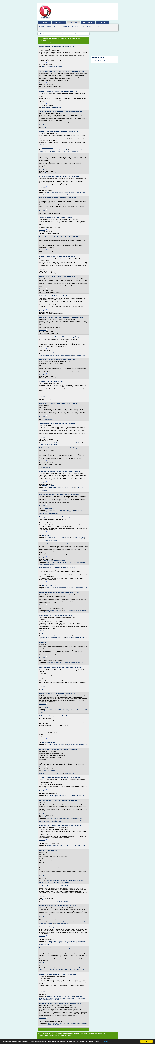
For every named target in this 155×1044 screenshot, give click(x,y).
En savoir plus (104, 1041)
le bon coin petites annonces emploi (52, 942)
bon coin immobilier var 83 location (70, 921)
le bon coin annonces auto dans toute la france (66, 662)
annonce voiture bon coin (74, 772)
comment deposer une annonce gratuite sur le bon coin (62, 511)
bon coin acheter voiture (69, 773)
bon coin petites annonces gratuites (75, 637)
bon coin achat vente (74, 562)
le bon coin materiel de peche (69, 610)
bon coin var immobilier (48, 923)
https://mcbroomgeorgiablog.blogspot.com (53, 172)
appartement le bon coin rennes (60, 194)
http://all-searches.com (48, 690)
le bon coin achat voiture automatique (47, 564)
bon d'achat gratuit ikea (61, 587)
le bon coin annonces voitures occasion (49, 355)
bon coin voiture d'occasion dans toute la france (73, 538)
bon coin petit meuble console (67, 442)
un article (82, 26)
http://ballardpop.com (47, 127)
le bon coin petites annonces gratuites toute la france (60, 487)
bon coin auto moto (51, 662)
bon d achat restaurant (63, 882)
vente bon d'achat (51, 444)
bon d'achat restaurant (50, 882)
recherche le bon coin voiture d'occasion (56, 354)
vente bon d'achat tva (51, 562)
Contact (97, 26)
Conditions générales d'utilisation (63, 1033)
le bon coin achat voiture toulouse (79, 355)
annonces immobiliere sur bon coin (54, 921)
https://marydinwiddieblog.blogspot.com (52, 66)
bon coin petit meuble (78, 442)
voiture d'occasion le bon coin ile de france (54, 538)
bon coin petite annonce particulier (56, 795)
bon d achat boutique (54, 611)
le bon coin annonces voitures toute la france (57, 772)
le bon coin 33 (49, 466)
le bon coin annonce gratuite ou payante (75, 744)
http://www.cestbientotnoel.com (50, 585)
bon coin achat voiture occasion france (47, 710)
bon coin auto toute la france (73, 664)
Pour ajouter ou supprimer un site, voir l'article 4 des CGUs (54, 1035)
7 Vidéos (48, 42)
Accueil (41, 26)
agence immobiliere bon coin (68, 847)
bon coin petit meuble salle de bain (53, 442)
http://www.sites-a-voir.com (49, 966)
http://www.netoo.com (47, 419)
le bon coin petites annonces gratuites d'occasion (59, 635)
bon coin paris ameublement (58, 466)
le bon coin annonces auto (50, 151)
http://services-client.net (48, 770)
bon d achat (74, 22)
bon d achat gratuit (100, 60)
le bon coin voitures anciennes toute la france (54, 773)
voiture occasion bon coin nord (63, 151)
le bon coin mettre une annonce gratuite (53, 969)
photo (103, 22)
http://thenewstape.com (48, 485)
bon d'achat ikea (70, 587)
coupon (44, 22)
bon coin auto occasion (62, 710)
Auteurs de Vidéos (63, 26)
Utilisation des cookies (80, 1033)
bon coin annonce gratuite (75, 745)
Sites (55, 26)
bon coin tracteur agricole (78, 635)
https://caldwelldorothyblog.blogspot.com (52, 107)
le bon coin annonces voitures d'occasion (57, 149)
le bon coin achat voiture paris (66, 355)
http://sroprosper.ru (47, 535)
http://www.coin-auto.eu (48, 707)
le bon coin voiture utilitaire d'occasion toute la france (58, 537)
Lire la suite (42, 63)
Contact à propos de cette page (96, 1033)
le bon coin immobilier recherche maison (69, 1024)
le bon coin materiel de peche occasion (54, 610)
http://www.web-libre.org (48, 742)
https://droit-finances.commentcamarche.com (54, 560)
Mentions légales (48, 1033)
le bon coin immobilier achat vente (54, 845)
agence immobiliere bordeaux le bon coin (55, 192)
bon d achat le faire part (54, 880)
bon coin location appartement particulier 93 (72, 192)
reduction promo (88, 22)
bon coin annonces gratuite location (71, 489)
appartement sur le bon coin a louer (53, 847)
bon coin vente (83, 562)
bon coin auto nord (74, 151)
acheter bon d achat (69, 880)
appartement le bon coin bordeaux (73, 194)
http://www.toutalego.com (48, 899)
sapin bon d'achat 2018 (79, 587)
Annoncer (90, 26)
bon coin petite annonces (71, 466)
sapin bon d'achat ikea (51, 587)
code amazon (59, 22)
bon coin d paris (46, 467)
